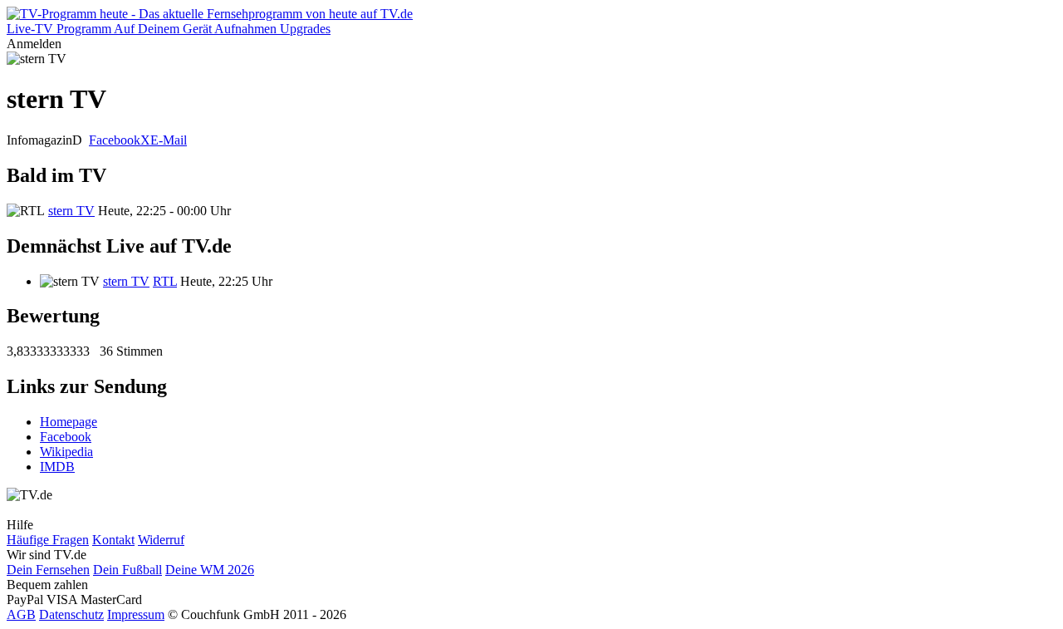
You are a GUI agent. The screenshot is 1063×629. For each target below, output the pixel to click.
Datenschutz (71, 614)
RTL (165, 281)
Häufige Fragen (48, 540)
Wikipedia (66, 452)
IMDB (57, 466)
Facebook (114, 140)
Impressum (135, 614)
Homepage (68, 422)
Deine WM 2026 (209, 570)
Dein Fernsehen (48, 570)
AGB (21, 614)
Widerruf (161, 540)
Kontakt (113, 540)
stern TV (71, 211)
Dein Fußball (127, 570)
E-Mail (168, 140)
